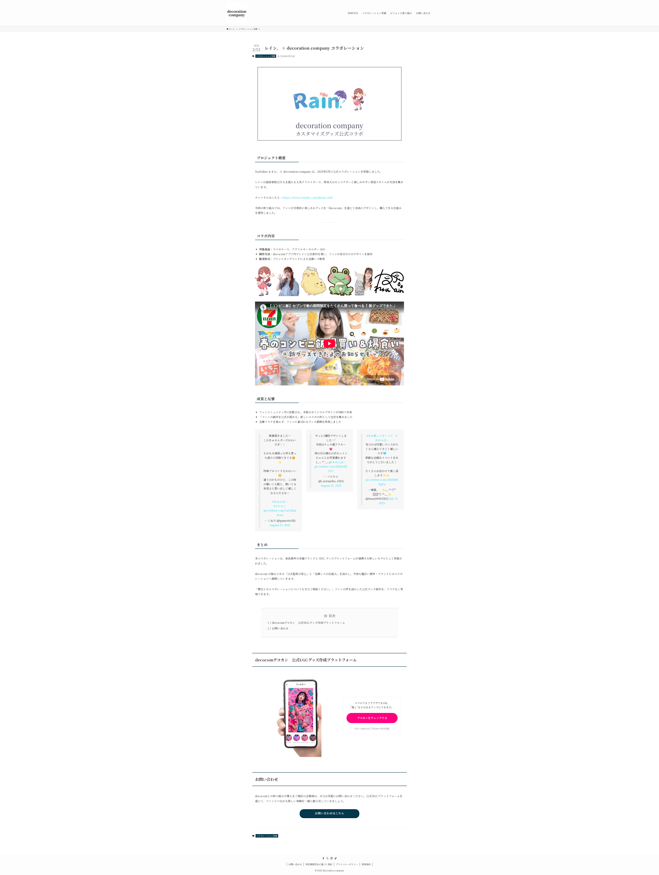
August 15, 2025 (331, 486)
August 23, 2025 (279, 525)
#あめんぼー (280, 502)
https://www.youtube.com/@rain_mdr (307, 198)
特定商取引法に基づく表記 (318, 864)
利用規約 (366, 864)
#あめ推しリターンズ (379, 436)
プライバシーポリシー (347, 864)
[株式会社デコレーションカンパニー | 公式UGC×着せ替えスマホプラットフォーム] (237, 13)
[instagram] (331, 858)
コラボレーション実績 (265, 56)
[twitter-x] (327, 858)
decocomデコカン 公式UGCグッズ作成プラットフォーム (308, 623)
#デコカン (280, 506)
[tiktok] (335, 858)
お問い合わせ (280, 628)
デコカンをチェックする (372, 718)
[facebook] (323, 858)
